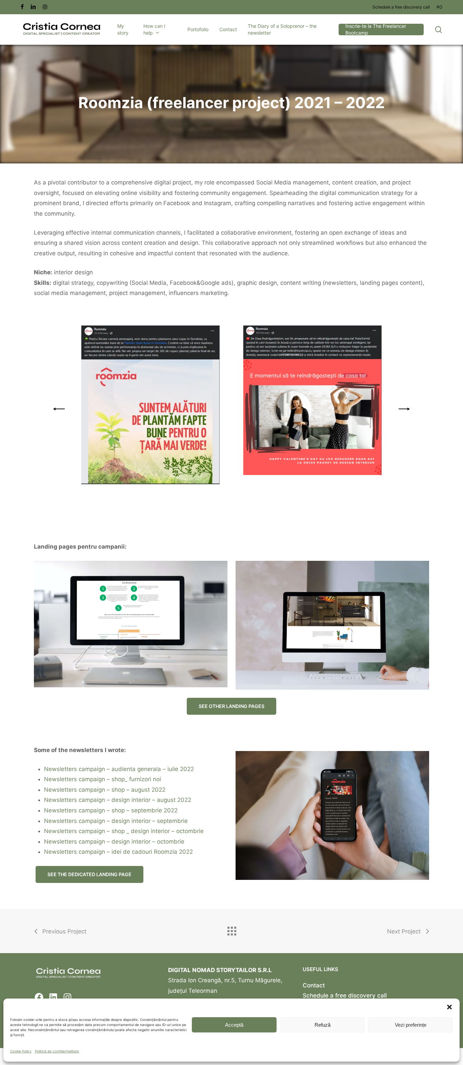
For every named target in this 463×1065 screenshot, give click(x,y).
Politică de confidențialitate (57, 1051)
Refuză (322, 1025)
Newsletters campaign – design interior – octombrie (114, 841)
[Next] (403, 409)
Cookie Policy (21, 1051)
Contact (314, 985)
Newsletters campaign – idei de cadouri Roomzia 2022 (118, 851)
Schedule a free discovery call (345, 995)
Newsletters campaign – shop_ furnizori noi (102, 779)
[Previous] (60, 409)
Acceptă (234, 1025)
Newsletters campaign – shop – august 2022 (104, 789)
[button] (449, 1007)
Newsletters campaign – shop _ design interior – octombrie (124, 831)
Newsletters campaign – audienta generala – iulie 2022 (119, 769)
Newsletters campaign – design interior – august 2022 (117, 799)
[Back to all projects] (231, 929)
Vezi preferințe (410, 1025)
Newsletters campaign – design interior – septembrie (116, 820)
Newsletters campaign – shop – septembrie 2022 (111, 810)
